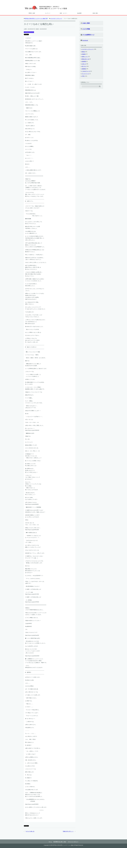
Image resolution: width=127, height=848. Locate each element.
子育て (83, 76)
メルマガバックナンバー (29, 32)
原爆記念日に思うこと (68, 831)
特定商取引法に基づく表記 (59, 841)
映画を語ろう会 (85, 59)
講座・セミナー (63, 13)
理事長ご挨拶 (32, 13)
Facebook (85, 40)
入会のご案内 (86, 23)
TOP (36, 18)
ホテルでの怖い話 (30, 831)
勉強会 (83, 51)
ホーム (50, 841)
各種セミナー (85, 56)
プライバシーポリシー (73, 841)
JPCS (88, 34)
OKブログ (84, 66)
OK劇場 (83, 54)
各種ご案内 (95, 13)
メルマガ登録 (86, 29)
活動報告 (84, 68)
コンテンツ (47, 13)
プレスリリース (85, 73)
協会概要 (79, 13)
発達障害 (84, 61)
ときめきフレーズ (86, 71)
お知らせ (84, 63)
